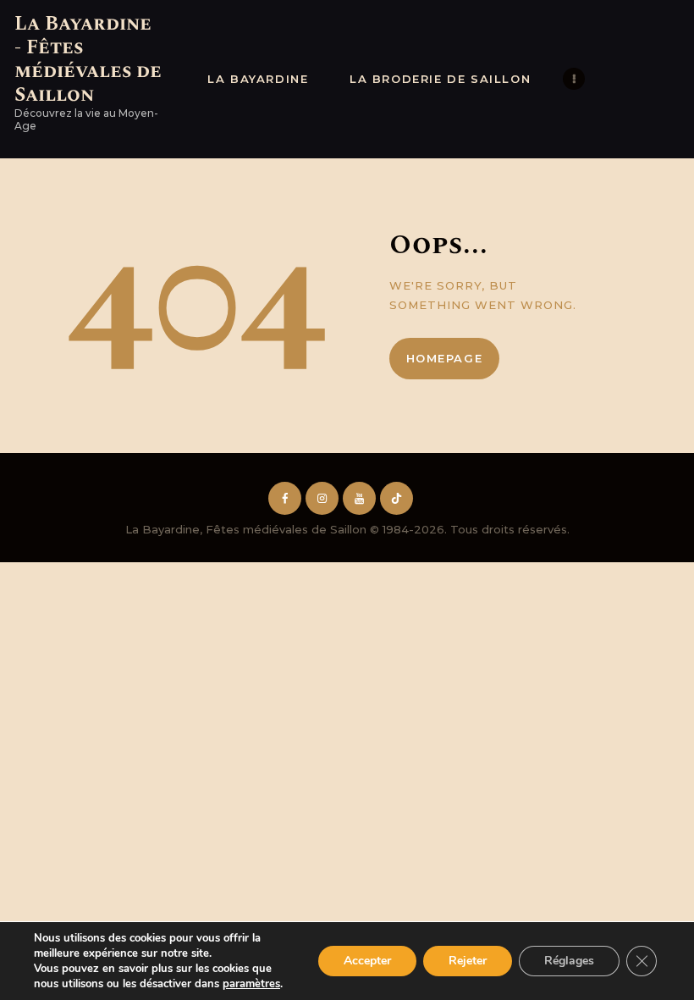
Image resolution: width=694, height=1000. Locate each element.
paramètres (251, 984)
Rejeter (468, 961)
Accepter (367, 961)
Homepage (444, 358)
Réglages (569, 961)
